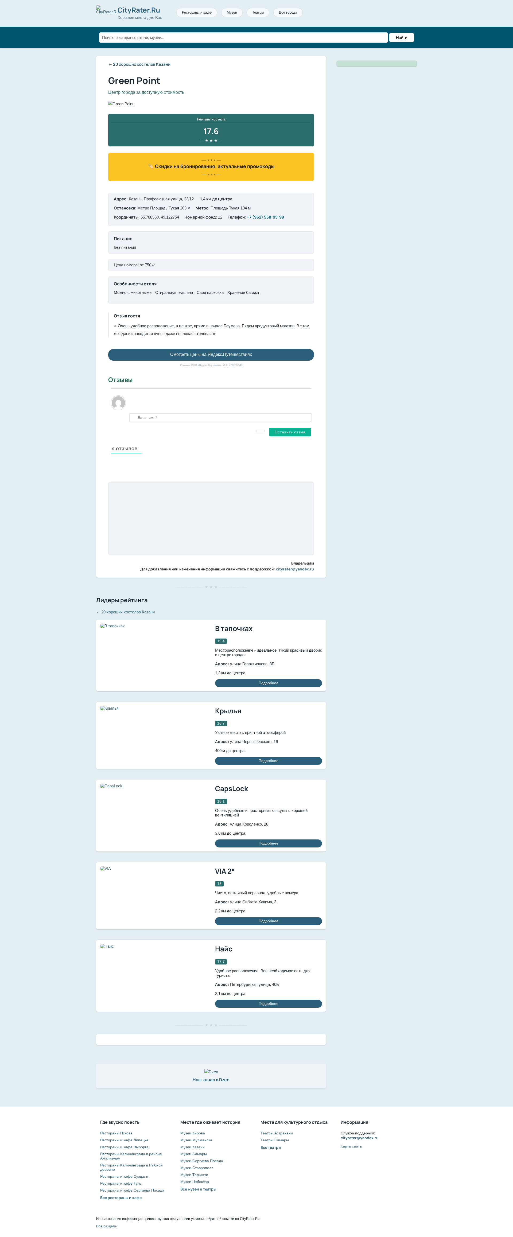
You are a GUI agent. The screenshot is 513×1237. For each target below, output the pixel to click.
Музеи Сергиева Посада (201, 1161)
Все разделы (106, 1226)
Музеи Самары (193, 1154)
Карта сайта (351, 1146)
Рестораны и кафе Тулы (121, 1183)
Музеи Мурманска (196, 1140)
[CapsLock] (111, 786)
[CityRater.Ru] (107, 12)
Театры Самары (275, 1140)
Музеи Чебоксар (194, 1182)
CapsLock (231, 788)
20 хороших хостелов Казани (141, 64)
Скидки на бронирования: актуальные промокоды (214, 166)
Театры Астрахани (277, 1133)
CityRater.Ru (139, 10)
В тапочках (233, 628)
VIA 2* (225, 871)
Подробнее (268, 683)
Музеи (232, 12)
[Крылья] (109, 708)
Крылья (228, 710)
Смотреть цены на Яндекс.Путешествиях (211, 354)
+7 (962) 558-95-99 (265, 217)
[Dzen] (211, 1071)
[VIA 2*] (105, 868)
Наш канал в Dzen (211, 1080)
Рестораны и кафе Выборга (124, 1147)
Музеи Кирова (192, 1133)
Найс (223, 949)
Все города (288, 12)
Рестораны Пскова (116, 1133)
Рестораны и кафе (197, 12)
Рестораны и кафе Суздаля (124, 1176)
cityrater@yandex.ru (295, 568)
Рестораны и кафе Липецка (124, 1140)
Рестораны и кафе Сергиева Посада (132, 1190)
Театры (258, 12)
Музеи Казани (192, 1147)
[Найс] (107, 946)
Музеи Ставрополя (196, 1168)
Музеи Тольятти (194, 1175)
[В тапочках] (112, 626)
